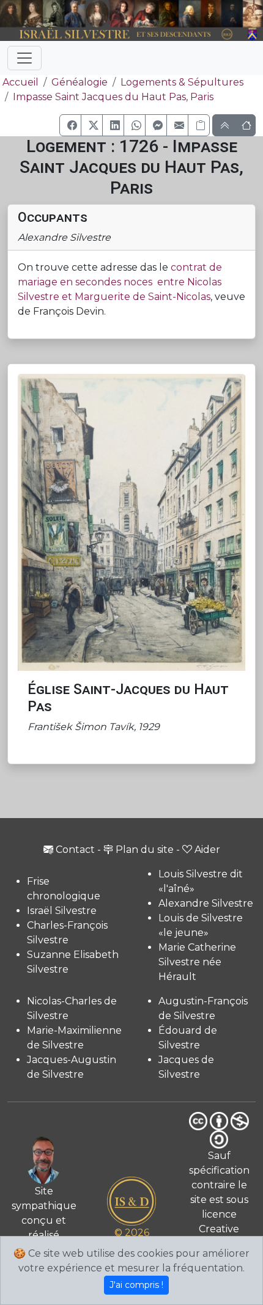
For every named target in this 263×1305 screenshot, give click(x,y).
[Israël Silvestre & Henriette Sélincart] (21, 14)
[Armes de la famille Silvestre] (253, 34)
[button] (70, 125)
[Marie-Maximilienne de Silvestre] (169, 13)
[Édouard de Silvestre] (232, 13)
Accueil (20, 82)
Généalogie (79, 82)
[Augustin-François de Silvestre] (211, 13)
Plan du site (145, 849)
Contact (75, 849)
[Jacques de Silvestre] (253, 13)
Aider (207, 849)
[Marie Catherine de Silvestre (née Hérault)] (97, 13)
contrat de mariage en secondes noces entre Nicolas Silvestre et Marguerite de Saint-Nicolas (120, 281)
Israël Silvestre (62, 910)
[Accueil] (121, 34)
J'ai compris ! (136, 1284)
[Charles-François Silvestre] (53, 13)
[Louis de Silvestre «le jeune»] (75, 13)
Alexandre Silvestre (205, 903)
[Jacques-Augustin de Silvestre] (190, 13)
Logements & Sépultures (181, 82)
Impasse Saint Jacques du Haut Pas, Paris (113, 97)
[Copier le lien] (199, 125)
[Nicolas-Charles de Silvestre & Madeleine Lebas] (134, 13)
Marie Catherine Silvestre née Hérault (197, 961)
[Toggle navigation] (24, 58)
